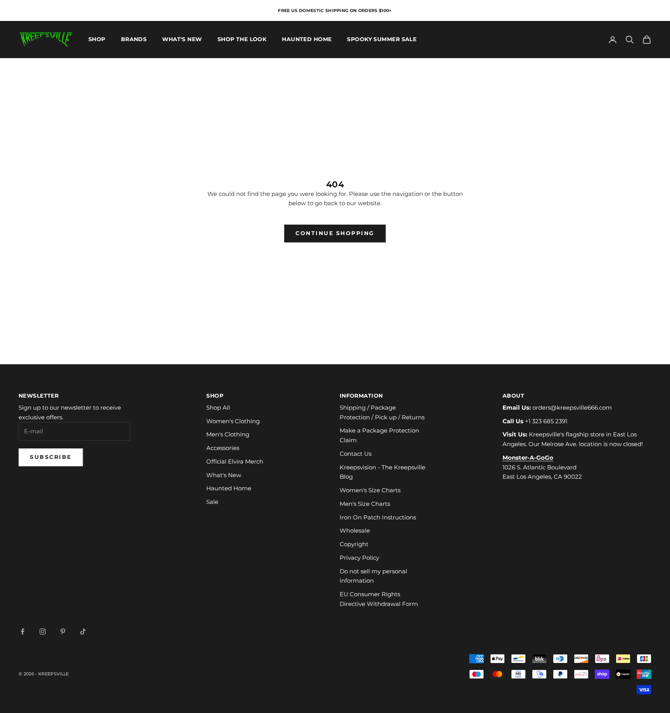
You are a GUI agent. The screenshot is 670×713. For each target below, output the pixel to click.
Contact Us (355, 453)
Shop (96, 39)
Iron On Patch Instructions (378, 517)
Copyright (354, 544)
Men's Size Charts (365, 503)
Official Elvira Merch (234, 461)
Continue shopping (335, 233)
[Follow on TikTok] (83, 631)
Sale (212, 501)
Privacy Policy (359, 557)
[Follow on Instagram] (43, 631)
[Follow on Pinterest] (63, 631)
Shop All (218, 407)
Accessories (222, 448)
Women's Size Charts (370, 490)
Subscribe (51, 456)
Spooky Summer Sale (381, 39)
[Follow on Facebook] (22, 631)
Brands (134, 39)
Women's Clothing (233, 421)
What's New (182, 39)
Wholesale (355, 530)
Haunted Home (307, 39)
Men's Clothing (227, 434)
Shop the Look (242, 39)
